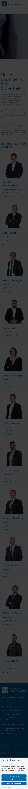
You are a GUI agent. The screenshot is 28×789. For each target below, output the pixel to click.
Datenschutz (10, 787)
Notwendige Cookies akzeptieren (14, 779)
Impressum (3, 787)
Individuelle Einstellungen (14, 783)
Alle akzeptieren (14, 776)
